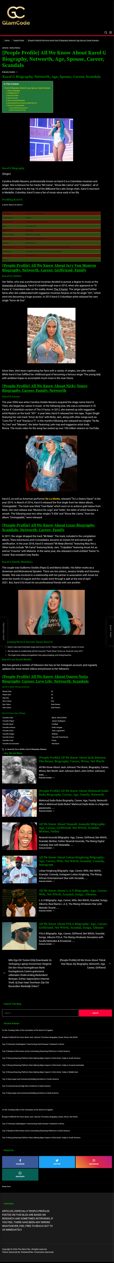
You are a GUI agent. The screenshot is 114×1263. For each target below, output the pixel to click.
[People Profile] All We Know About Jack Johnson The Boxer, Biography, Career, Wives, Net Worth (72, 759)
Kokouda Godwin (8, 72)
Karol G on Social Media (16, 105)
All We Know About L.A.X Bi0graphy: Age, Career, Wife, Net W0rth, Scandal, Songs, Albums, (73, 892)
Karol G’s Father (13, 95)
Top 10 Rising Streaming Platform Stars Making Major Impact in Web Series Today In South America (41, 1058)
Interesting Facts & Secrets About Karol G (22, 103)
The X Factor (61, 289)
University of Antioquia (14, 285)
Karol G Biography (14, 91)
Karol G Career (13, 98)
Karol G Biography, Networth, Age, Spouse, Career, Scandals (27, 88)
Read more (6, 1186)
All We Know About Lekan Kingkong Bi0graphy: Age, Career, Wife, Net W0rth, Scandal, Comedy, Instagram (72, 861)
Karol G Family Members (16, 100)
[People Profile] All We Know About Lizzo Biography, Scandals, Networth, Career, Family (48, 527)
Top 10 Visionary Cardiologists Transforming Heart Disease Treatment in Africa (33, 1044)
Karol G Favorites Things (17, 110)
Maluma (43, 749)
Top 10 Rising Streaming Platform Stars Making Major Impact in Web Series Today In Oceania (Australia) (43, 1065)
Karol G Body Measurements (19, 108)
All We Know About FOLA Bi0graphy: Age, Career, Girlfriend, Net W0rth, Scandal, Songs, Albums (73, 925)
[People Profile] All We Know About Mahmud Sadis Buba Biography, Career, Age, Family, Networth (74, 792)
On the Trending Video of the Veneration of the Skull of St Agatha (27, 1030)
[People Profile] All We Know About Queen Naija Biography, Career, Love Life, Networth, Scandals (45, 679)
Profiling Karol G (13, 93)
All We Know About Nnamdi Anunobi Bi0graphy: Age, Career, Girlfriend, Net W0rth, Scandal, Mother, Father (72, 827)
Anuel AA (10, 749)
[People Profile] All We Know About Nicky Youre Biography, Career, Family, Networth (44, 388)
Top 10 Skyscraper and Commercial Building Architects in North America (30, 1093)
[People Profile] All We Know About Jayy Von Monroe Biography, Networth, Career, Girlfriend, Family (49, 268)
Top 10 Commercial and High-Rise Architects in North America (26, 1086)
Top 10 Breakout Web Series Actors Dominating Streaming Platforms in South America (36, 1051)
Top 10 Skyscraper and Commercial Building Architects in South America (30, 1079)
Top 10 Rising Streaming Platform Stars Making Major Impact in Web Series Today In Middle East (40, 1072)
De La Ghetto (20, 749)
